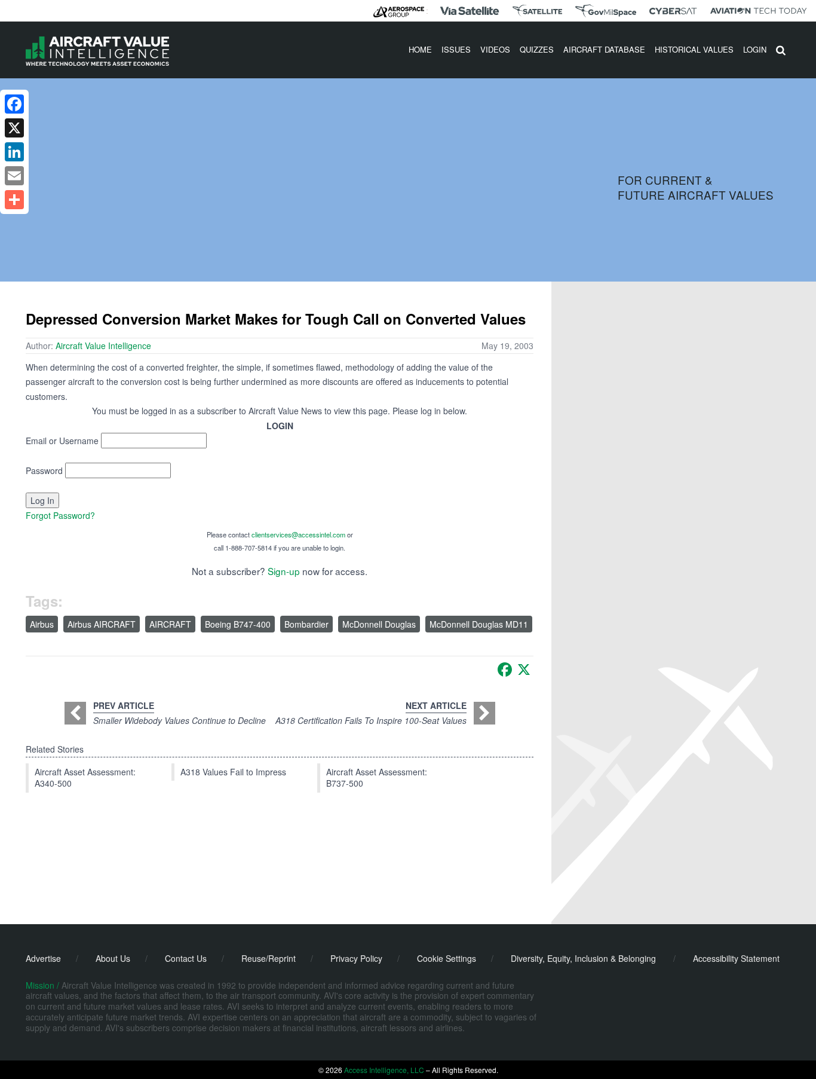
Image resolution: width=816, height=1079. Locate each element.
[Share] (14, 200)
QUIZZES (537, 49)
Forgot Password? (60, 515)
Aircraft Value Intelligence (103, 345)
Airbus (42, 624)
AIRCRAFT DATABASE (604, 49)
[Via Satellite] (469, 11)
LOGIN (754, 49)
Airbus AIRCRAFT (102, 624)
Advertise (43, 958)
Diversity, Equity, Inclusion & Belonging (583, 958)
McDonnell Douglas (379, 624)
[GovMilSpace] (605, 10)
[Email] (14, 176)
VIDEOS (495, 49)
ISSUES (456, 49)
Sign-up (284, 570)
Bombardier (306, 624)
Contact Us (186, 958)
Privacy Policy (356, 958)
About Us (113, 958)
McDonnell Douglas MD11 (479, 624)
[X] (523, 669)
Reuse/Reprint (268, 958)
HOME (420, 49)
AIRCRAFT (170, 624)
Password (44, 470)
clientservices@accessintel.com (298, 534)
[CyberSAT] (673, 11)
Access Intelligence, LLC (384, 1070)
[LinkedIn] (14, 152)
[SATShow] (537, 11)
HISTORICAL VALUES (694, 49)
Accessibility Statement (736, 958)
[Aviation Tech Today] (758, 11)
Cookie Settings (446, 958)
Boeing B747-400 (238, 624)
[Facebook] (504, 669)
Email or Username (62, 441)
